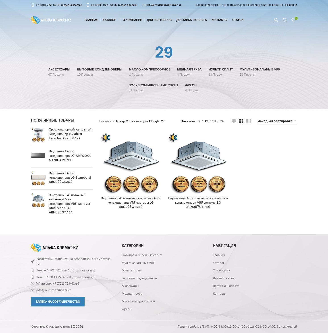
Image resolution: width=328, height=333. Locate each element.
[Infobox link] (56, 5)
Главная (105, 121)
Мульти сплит (131, 270)
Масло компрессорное (138, 301)
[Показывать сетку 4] (248, 121)
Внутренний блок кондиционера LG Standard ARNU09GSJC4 (70, 177)
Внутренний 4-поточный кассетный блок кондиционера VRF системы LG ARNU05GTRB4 (131, 202)
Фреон (126, 309)
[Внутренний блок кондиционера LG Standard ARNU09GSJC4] (38, 178)
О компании (221, 270)
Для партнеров (224, 278)
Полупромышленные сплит (142, 255)
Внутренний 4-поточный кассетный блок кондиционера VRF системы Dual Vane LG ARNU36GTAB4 (69, 204)
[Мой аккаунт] (275, 20)
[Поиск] (284, 20)
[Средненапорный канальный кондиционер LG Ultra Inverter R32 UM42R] (38, 134)
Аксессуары (130, 285)
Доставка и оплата (226, 285)
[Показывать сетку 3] (241, 121)
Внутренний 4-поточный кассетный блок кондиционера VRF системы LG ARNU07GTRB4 (198, 202)
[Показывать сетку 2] (234, 121)
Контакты (219, 293)
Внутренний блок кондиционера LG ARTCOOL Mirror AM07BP (70, 155)
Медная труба (132, 293)
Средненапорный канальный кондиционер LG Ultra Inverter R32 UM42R (70, 133)
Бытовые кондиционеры (139, 278)
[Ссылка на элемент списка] (73, 270)
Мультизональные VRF (138, 263)
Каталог (218, 263)
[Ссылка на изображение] (54, 247)
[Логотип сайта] (51, 20)
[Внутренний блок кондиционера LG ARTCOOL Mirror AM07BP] (38, 156)
